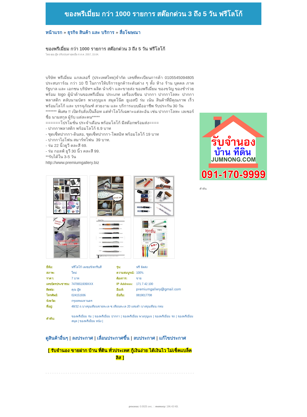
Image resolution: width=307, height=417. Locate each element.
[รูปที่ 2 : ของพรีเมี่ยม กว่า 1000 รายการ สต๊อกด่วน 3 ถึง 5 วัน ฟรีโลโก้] (110, 215)
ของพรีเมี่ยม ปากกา (107, 316)
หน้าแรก (54, 32)
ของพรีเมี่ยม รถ (165, 316)
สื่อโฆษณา (130, 32)
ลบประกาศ (144, 338)
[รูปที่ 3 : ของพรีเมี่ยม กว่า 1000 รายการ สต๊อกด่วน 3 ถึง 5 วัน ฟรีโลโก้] (154, 215)
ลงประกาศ (82, 338)
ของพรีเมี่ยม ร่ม (81, 316)
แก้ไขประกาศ (172, 338)
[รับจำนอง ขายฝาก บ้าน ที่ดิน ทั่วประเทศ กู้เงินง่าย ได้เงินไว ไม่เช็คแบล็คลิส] (233, 179)
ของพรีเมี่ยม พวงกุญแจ (137, 316)
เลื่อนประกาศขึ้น (113, 338)
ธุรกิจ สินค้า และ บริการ (90, 32)
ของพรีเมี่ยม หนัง (90, 321)
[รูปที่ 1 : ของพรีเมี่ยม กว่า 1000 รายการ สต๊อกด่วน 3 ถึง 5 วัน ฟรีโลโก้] (66, 213)
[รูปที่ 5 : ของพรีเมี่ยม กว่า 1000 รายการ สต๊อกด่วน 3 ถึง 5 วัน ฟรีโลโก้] (110, 257)
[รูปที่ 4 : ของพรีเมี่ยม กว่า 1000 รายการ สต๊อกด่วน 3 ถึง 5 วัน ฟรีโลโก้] (66, 257)
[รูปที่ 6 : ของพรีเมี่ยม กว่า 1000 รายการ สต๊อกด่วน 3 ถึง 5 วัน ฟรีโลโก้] (154, 257)
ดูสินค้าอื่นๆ (57, 338)
